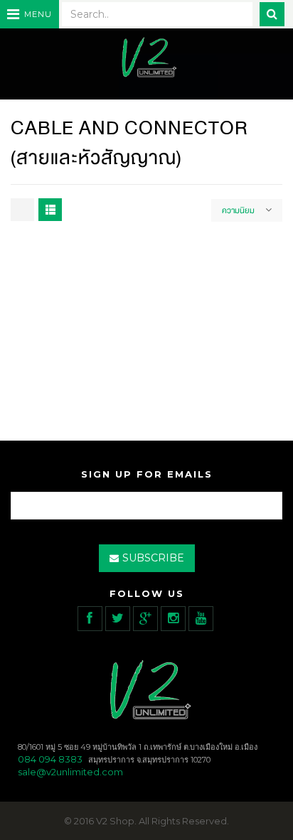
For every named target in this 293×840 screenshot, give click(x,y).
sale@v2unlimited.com (70, 771)
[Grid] (22, 209)
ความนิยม (238, 210)
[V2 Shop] (146, 58)
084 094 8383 (50, 759)
